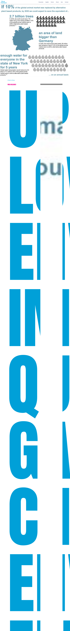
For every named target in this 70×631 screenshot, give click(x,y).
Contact (66, 2)
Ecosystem (41, 2)
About (57, 2)
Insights (47, 2)
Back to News (11, 80)
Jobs (62, 2)
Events (52, 2)
